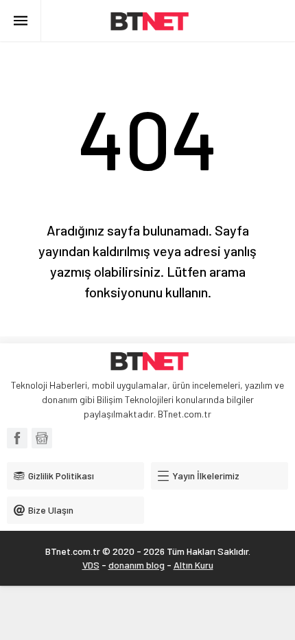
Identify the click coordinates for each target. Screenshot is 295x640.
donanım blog (136, 565)
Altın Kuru (193, 565)
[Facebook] (17, 438)
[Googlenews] (42, 438)
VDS (90, 565)
